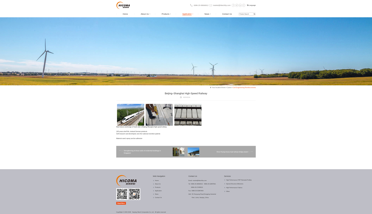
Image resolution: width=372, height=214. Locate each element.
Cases (229, 87)
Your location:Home (218, 87)
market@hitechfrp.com (222, 5)
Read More (121, 203)
